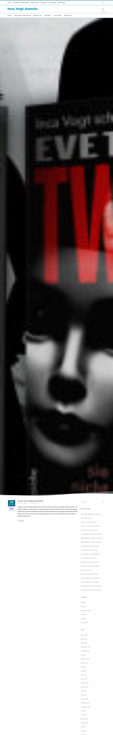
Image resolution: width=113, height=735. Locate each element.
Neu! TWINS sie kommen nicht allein (91, 514)
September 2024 (85, 647)
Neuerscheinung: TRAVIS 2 (88, 558)
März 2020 (84, 695)
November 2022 (85, 651)
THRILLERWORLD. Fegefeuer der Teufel (91, 538)
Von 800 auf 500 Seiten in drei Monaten (30, 501)
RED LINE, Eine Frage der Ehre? (89, 530)
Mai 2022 (83, 655)
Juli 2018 (83, 727)
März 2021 (84, 675)
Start (10, 2)
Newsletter (35, 2)
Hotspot (83, 614)
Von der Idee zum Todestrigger (89, 550)
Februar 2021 (84, 679)
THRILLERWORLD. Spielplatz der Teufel (91, 534)
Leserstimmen (85, 622)
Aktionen (83, 602)
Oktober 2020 (84, 687)
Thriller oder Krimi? (86, 518)
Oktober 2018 (84, 723)
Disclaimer (52, 2)
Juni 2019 (83, 715)
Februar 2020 (84, 699)
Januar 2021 (84, 683)
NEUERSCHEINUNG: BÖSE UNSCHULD (91, 586)
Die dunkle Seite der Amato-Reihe (90, 546)
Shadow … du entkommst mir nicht (90, 526)
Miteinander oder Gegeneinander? (90, 566)
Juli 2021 (83, 667)
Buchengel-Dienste (86, 610)
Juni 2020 (83, 691)
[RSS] (103, 2)
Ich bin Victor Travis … (87, 570)
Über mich (44, 2)
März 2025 (84, 643)
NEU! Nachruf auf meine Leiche (89, 574)
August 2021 (84, 663)
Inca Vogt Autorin (23, 9)
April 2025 (83, 639)
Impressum (61, 2)
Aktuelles (36, 503)
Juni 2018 (83, 731)
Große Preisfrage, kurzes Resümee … (91, 578)
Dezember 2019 (85, 703)
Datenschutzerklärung (21, 2)
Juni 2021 (83, 671)
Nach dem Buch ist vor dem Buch (90, 582)
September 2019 (85, 707)
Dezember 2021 (85, 659)
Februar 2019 (84, 719)
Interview (83, 618)
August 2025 (84, 635)
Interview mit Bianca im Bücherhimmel (91, 590)
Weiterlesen (21, 520)
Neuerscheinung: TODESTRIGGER (90, 554)
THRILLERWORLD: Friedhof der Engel (91, 542)
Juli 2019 (83, 711)
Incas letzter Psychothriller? (88, 522)
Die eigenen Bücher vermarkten (89, 562)
